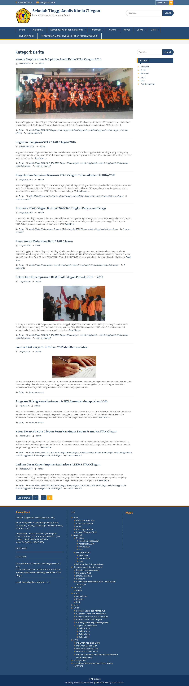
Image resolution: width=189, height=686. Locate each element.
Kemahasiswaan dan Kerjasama (66, 29)
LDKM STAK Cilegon (98, 485)
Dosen (79, 526)
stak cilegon (25, 166)
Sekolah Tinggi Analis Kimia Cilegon (66, 10)
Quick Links (162, 2)
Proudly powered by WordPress (79, 682)
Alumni (112, 29)
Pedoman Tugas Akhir (89, 541)
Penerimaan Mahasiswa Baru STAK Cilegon (44, 241)
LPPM (140, 29)
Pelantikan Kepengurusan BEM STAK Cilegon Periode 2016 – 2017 (59, 277)
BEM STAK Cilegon (48, 130)
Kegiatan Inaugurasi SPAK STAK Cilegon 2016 (46, 142)
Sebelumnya (24, 497)
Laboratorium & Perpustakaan (89, 564)
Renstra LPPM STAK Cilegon (89, 619)
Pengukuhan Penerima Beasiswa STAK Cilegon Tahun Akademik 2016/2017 (66, 175)
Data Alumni (81, 596)
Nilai (81, 549)
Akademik (38, 29)
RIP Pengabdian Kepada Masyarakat (92, 622)
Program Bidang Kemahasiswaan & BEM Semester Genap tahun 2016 (62, 401)
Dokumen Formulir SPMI (87, 648)
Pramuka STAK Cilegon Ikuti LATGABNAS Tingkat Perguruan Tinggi (61, 208)
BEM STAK (45, 163)
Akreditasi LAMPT (87, 543)
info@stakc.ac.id (47, 2)
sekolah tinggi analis (79, 130)
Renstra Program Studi (86, 532)
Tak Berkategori (148, 84)
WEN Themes (118, 682)
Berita (21, 130)
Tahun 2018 (84, 628)
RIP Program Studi (84, 529)
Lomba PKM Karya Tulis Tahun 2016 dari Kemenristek (51, 347)
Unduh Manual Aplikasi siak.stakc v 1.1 (33, 582)
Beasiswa (80, 578)
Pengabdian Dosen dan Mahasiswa (92, 616)
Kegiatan (80, 599)
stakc (38, 245)
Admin (41, 63)
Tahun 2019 (84, 631)
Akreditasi (83, 555)
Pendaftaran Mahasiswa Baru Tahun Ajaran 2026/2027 (69, 35)
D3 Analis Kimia (83, 552)
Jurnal (127, 29)
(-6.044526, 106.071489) (33, 542)
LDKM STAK (84, 485)
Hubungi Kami (26, 35)
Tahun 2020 (84, 634)
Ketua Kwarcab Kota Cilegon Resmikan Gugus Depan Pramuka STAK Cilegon (66, 431)
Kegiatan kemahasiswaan (87, 570)
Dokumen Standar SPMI (87, 651)
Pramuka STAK (60, 229)
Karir (143, 80)
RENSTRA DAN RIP (84, 523)
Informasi (96, 29)
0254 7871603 (25, 2)
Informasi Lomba (84, 575)
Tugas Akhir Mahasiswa (86, 625)
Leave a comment (34, 133)
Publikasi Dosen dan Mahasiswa (90, 610)
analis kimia (34, 130)
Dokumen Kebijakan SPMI (88, 642)
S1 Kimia (80, 538)
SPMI (153, 29)
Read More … (41, 158)
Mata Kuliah (84, 546)
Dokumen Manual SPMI (87, 645)
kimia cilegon (63, 130)
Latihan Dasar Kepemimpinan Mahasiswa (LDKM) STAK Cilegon (58, 464)
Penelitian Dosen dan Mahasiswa (91, 613)
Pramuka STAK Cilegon (77, 229)
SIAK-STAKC (21, 556)
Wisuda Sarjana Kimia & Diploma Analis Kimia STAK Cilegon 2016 (58, 59)
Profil (22, 29)
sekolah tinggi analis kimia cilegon (104, 130)
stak (122, 130)
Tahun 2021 (84, 637)
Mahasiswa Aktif (83, 573)
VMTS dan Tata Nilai (85, 520)
